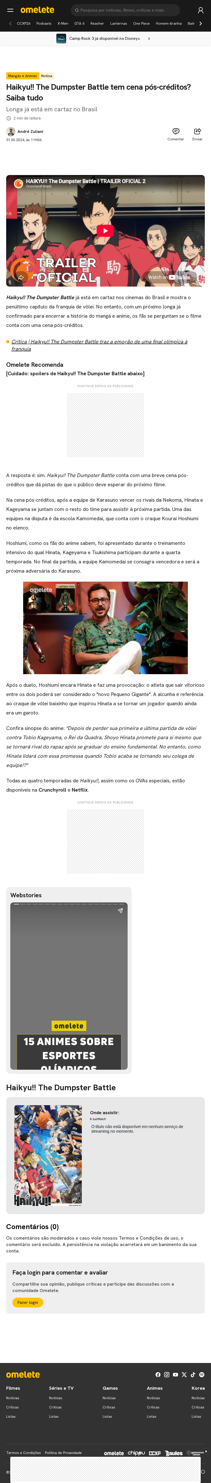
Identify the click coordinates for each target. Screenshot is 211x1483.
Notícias (12, 1398)
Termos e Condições (23, 1452)
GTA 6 (79, 23)
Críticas (12, 1407)
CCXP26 (23, 23)
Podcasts (44, 23)
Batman (194, 23)
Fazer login (27, 1302)
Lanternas (118, 23)
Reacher (97, 23)
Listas (11, 1416)
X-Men (63, 23)
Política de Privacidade (63, 1452)
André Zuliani (30, 132)
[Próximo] (201, 23)
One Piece (141, 23)
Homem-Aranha (169, 23)
